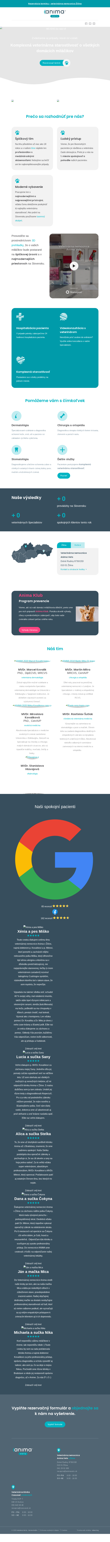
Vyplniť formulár (55, 1424)
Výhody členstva (29, 630)
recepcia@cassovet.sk (21, 1508)
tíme (33, 148)
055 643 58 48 (17, 1505)
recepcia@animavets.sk (67, 1471)
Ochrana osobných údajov (49, 1530)
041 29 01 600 (63, 1468)
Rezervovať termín (52, 63)
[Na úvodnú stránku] (55, 13)
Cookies (64, 1530)
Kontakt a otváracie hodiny (73, 569)
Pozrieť (63, 475)
